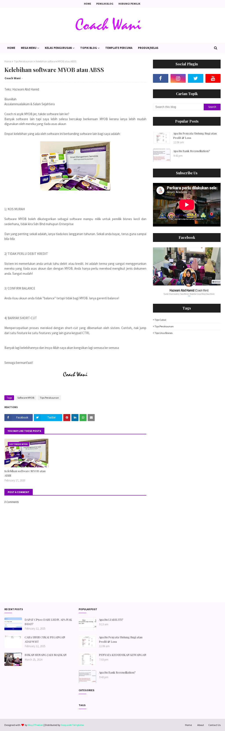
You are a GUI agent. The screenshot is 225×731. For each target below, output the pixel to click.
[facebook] (160, 78)
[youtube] (213, 78)
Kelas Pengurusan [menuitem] (58, 48)
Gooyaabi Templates (72, 725)
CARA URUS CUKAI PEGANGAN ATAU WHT (45, 639)
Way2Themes (35, 725)
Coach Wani (13, 78)
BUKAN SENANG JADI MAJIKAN (46, 655)
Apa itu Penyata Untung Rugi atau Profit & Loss (195, 135)
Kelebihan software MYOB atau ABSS (24, 473)
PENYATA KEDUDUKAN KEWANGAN (122, 655)
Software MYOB (25, 397)
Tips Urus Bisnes (163, 333)
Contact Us (214, 725)
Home (87, 3)
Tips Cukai (160, 319)
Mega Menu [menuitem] (28, 48)
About (200, 725)
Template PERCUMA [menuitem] (118, 48)
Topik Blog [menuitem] (88, 48)
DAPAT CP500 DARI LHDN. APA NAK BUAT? (48, 622)
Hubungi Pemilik (129, 3)
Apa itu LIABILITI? (111, 619)
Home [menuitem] (11, 48)
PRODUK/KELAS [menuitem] (148, 48)
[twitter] (195, 78)
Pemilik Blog (104, 3)
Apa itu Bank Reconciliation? (191, 151)
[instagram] (178, 78)
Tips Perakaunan (23, 61)
